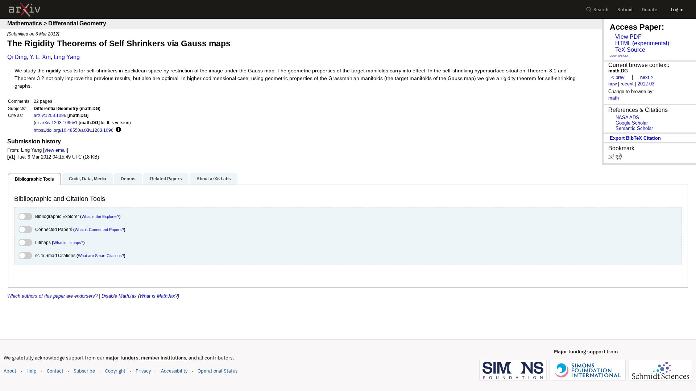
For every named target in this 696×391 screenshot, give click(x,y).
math (613, 98)
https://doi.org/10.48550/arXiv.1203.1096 (73, 130)
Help (31, 371)
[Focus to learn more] (117, 130)
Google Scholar (632, 123)
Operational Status (217, 370)
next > (647, 77)
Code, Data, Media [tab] (87, 178)
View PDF (628, 37)
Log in (677, 10)
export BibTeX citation (635, 138)
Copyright (115, 371)
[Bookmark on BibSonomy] (612, 158)
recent (627, 84)
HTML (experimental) (642, 43)
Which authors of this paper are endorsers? (52, 296)
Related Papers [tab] (166, 178)
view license (619, 56)
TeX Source (630, 50)
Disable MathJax (119, 296)
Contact (55, 371)
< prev (618, 77)
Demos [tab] (128, 178)
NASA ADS (627, 117)
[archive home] (24, 10)
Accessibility (174, 371)
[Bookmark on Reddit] (619, 158)
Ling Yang (67, 57)
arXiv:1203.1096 (50, 115)
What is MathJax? (159, 296)
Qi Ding (17, 57)
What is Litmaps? (68, 242)
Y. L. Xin (40, 57)
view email (56, 150)
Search (601, 10)
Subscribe (84, 371)
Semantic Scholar (634, 128)
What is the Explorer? (100, 216)
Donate (649, 10)
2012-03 (646, 84)
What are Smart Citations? (101, 255)
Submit (625, 10)
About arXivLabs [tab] (213, 178)
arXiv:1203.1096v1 (59, 122)
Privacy (143, 371)
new (612, 84)
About (10, 371)
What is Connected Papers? (99, 229)
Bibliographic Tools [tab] (34, 179)
